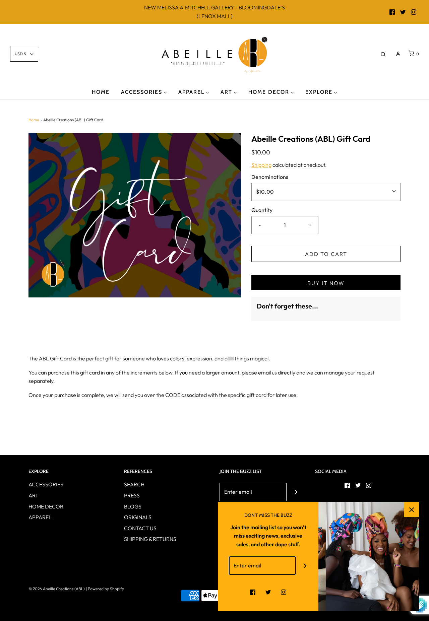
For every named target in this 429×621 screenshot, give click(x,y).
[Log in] (398, 54)
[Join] (296, 492)
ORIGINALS (137, 517)
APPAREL (40, 517)
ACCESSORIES (45, 484)
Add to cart (326, 254)
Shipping (261, 164)
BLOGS (132, 506)
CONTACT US (140, 528)
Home (33, 119)
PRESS (132, 495)
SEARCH (134, 484)
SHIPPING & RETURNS (150, 539)
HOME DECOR (45, 506)
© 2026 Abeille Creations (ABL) (56, 588)
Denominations (269, 177)
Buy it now (326, 283)
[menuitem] (100, 91)
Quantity (261, 210)
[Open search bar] (383, 53)
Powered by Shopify (106, 588)
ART (33, 495)
